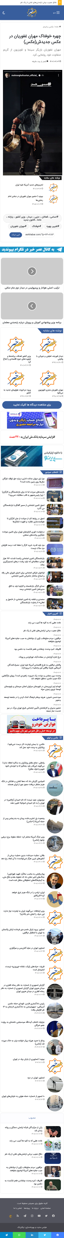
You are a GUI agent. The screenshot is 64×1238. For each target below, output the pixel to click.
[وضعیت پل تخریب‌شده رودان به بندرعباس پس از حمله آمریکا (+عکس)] (55, 825)
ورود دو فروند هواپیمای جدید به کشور (17, 391)
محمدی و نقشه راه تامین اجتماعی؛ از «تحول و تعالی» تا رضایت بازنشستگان (25, 601)
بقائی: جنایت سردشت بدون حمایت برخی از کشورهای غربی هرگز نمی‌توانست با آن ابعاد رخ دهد (23, 857)
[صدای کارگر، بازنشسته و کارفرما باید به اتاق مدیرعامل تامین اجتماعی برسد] (55, 590)
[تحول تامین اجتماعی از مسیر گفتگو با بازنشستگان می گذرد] (55, 509)
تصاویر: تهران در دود (36, 1077)
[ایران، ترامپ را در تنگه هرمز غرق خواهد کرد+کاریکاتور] (55, 899)
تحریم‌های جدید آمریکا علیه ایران (29, 184)
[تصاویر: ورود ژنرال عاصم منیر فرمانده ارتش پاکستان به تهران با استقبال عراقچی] (55, 936)
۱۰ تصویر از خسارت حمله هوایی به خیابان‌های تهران (23, 1096)
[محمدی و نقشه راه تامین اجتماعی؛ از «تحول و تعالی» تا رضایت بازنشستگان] (55, 603)
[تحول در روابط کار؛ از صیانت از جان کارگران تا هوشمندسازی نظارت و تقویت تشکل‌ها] (55, 522)
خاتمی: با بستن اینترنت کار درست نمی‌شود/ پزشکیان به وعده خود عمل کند (26, 746)
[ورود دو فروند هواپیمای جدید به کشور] (16, 378)
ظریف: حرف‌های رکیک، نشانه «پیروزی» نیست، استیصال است (25, 968)
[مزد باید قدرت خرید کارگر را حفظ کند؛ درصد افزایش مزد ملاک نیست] (55, 549)
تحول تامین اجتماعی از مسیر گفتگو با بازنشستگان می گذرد (24, 507)
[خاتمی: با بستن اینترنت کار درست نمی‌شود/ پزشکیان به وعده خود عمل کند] (55, 751)
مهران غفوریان (17, 226)
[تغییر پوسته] (3, 13)
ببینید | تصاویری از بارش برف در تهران (29, 1059)
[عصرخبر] (32, 12)
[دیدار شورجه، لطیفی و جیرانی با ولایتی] (48, 344)
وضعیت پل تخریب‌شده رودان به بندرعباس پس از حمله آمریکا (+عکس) (24, 820)
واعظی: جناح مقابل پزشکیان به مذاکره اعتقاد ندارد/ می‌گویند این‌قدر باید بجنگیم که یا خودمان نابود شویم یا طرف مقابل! (23, 766)
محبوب (32, 1118)
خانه (57, 27)
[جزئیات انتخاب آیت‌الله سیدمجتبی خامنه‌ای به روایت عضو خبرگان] (55, 1029)
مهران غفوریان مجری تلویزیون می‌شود (50, 391)
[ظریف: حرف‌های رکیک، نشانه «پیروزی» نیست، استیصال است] (55, 973)
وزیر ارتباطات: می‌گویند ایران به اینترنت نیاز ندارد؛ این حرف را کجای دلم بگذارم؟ (24, 912)
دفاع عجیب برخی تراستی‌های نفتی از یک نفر (38, 2)
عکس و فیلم (48, 27)
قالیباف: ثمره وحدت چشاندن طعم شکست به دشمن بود (23, 1182)
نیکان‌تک (20, 1227)
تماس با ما (18, 1208)
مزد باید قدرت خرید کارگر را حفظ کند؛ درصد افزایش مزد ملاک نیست (23, 546)
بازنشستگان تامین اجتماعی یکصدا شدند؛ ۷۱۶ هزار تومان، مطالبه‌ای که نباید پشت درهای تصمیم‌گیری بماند (24, 561)
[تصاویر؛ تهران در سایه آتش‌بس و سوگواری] (55, 955)
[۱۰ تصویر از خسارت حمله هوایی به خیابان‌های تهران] (55, 1103)
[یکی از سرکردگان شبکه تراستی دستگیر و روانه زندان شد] (53, 1131)
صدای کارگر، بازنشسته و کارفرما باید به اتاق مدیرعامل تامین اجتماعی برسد (27, 587)
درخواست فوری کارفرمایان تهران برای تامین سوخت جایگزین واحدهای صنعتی (23, 533)
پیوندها (27, 1208)
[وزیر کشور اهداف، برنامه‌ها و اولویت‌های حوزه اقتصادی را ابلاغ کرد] (16, 344)
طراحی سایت (41, 1227)
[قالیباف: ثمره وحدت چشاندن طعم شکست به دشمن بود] (53, 1184)
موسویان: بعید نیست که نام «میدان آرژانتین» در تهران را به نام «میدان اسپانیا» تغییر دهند (24, 801)
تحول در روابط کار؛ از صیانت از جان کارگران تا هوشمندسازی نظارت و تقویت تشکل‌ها (26, 520)
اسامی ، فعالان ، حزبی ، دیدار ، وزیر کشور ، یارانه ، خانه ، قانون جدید (32, 218)
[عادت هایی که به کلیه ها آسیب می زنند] (53, 1145)
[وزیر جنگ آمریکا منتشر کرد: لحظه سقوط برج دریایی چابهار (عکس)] (55, 844)
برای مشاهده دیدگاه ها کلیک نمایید (32, 405)
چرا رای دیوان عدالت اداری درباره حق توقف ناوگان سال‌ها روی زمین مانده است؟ (24, 480)
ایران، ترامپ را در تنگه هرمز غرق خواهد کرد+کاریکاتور (28, 894)
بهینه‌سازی (29, 1227)
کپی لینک (16, 234)
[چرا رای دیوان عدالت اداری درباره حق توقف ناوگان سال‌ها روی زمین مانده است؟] (55, 483)
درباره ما (35, 1208)
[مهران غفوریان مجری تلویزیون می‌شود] (48, 378)
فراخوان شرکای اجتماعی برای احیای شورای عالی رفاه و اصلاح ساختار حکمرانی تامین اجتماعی (23, 574)
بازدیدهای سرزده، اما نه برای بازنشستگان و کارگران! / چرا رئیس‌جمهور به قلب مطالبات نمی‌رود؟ (23, 493)
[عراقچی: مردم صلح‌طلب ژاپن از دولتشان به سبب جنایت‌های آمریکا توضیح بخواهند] (53, 1171)
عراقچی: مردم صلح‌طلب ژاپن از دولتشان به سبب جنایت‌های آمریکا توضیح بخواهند (24, 1169)
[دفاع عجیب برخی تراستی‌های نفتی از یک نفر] (53, 1158)
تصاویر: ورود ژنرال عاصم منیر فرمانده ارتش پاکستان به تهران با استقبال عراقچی (23, 931)
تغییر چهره (52, 226)
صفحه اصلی (45, 1208)
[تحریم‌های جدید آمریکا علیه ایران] (53, 187)
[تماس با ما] (10, 1216)
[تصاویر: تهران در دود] (55, 1084)
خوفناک (35, 226)
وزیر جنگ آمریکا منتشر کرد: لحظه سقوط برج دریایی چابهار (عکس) (23, 838)
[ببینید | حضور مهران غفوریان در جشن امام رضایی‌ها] (53, 199)
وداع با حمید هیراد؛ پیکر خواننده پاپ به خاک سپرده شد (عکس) (23, 1042)
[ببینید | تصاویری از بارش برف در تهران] (55, 1066)
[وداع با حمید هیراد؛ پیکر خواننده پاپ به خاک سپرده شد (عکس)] (55, 1047)
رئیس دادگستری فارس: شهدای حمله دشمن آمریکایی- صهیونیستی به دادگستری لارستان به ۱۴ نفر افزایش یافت (24, 1007)
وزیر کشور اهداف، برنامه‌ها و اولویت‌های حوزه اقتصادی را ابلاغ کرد (17, 359)
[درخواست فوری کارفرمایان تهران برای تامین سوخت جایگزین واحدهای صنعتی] (55, 536)
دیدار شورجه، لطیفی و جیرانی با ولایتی (49, 358)
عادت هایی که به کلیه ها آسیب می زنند (25, 1140)
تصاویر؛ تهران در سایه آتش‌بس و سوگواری (27, 948)
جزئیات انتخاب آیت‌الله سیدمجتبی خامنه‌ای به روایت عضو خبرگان (23, 1023)
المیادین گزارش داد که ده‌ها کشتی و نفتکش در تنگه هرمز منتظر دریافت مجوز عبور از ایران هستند (23, 783)
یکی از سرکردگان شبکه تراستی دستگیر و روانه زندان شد (23, 1129)
